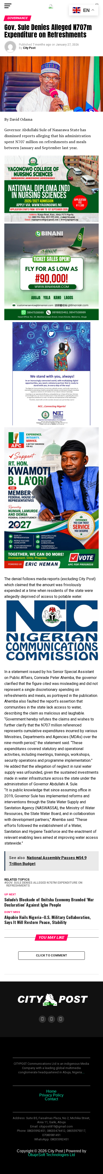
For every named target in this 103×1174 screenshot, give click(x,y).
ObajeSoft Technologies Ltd (51, 1155)
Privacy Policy (51, 1095)
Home (51, 1091)
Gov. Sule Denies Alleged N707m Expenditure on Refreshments (44, 884)
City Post (29, 48)
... (83, 1072)
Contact (51, 1099)
